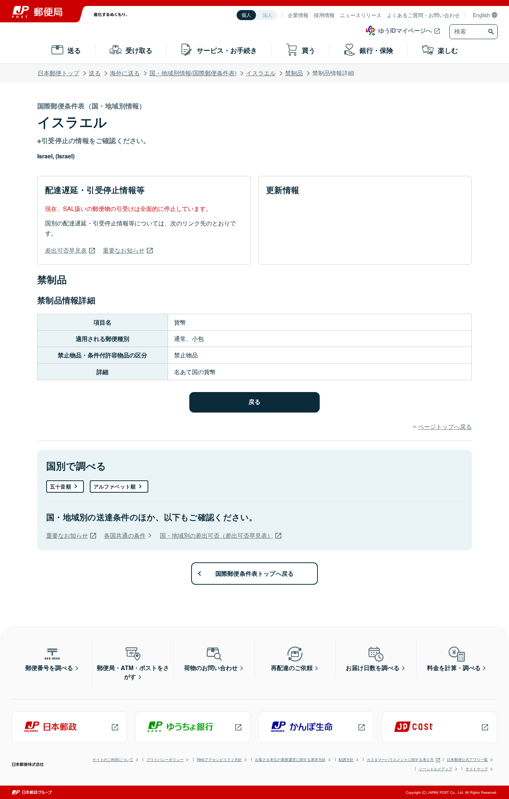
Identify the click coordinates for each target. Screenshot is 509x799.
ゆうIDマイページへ (405, 30)
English (481, 15)
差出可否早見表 (66, 250)
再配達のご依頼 (292, 667)
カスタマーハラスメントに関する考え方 (400, 759)
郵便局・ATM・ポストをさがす (133, 672)
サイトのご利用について (112, 759)
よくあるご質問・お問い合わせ (423, 15)
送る (95, 73)
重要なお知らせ (124, 250)
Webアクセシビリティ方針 (219, 759)
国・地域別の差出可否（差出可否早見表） (216, 535)
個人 (246, 15)
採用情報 (324, 15)
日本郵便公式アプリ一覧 (467, 759)
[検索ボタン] (492, 32)
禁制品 (294, 73)
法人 (267, 15)
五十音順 (60, 486)
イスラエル (261, 73)
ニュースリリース (361, 15)
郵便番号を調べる (49, 667)
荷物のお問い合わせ (211, 667)
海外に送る (125, 73)
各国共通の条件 (125, 535)
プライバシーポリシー (165, 759)
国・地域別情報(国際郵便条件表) (193, 73)
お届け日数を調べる (372, 667)
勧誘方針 (346, 759)
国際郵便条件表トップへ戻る (254, 573)
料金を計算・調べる (454, 667)
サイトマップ (476, 768)
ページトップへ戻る (445, 426)
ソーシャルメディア (435, 768)
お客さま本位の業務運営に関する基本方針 (290, 759)
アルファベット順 (115, 486)
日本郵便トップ (58, 73)
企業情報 (298, 15)
